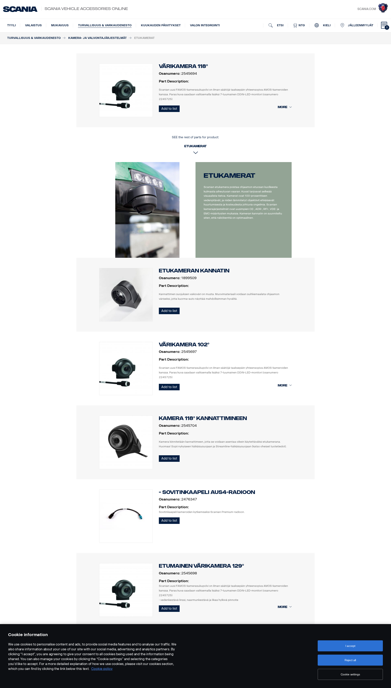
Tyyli (11, 25)
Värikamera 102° (184, 345)
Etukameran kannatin (194, 271)
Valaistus (33, 25)
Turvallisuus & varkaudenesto (105, 25)
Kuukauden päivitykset (161, 25)
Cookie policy (102, 669)
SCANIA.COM (366, 9)
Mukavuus (60, 25)
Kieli (326, 25)
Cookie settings (350, 674)
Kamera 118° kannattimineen (203, 418)
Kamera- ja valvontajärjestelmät (97, 38)
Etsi (279, 25)
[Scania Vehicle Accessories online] (20, 9)
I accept (350, 645)
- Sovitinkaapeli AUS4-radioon (207, 492)
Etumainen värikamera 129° (201, 566)
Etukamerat (229, 175)
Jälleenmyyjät (360, 25)
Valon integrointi (205, 25)
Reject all (350, 660)
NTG (301, 25)
